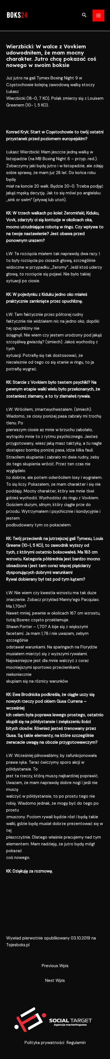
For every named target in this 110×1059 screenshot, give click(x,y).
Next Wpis (55, 980)
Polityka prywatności (44, 1042)
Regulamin (76, 1042)
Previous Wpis (55, 966)
